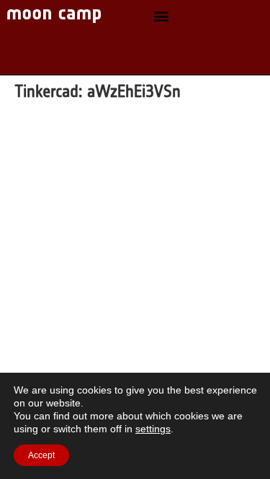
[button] (161, 16)
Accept (41, 455)
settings (153, 428)
